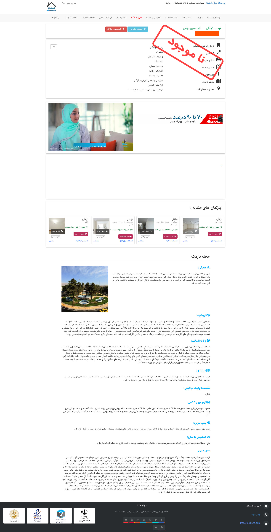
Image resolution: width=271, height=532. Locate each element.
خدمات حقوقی (88, 18)
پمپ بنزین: (200, 423)
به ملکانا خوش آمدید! (215, 3)
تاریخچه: (202, 316)
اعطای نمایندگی (70, 18)
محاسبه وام (122, 18)
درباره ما (199, 18)
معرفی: (202, 268)
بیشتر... (185, 241)
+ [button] (222, 166)
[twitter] (156, 520)
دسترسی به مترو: (197, 437)
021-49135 (255, 515)
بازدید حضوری (213, 233)
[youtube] (126, 520)
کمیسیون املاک (153, 18)
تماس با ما (186, 18)
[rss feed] (162, 527)
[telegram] (144, 520)
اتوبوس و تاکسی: (197, 403)
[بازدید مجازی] (191, 226)
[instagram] (150, 520)
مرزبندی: (201, 371)
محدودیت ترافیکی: (195, 388)
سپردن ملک (136, 18)
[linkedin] (156, 527)
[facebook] (162, 520)
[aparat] (132, 520)
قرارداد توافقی (105, 18)
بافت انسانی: (199, 341)
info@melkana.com (250, 523)
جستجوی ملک (213, 18)
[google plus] (138, 520)
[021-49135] (146, 226)
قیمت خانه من (171, 18)
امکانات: (202, 452)
